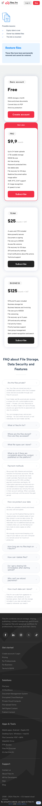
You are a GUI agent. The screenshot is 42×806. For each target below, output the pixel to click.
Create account (21, 114)
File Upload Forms (9, 705)
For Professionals (9, 661)
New (36, 3)
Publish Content (8, 712)
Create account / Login (11, 654)
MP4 (21, 737)
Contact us (6, 770)
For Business (7, 665)
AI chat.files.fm (8, 752)
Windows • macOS (21, 734)
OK (38, 803)
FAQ (4, 781)
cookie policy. (21, 804)
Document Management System (15, 694)
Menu (3, 3)
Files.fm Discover (9, 748)
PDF (16, 737)
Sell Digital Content (10, 708)
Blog (4, 785)
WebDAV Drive (8, 741)
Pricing (5, 657)
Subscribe (21, 194)
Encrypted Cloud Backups (12, 697)
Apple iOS (25, 730)
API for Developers (9, 777)
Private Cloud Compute (11, 701)
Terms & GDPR (8, 668)
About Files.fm (8, 774)
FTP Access (7, 745)
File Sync (5, 686)
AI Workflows (7, 690)
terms (11, 804)
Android (16, 730)
